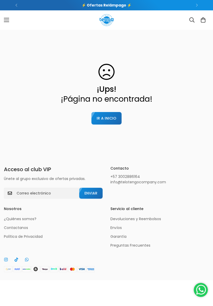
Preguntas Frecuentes (130, 245)
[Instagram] (6, 260)
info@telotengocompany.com (138, 182)
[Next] (197, 5)
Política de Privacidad (23, 236)
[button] (203, 20)
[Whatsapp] (27, 260)
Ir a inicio (106, 118)
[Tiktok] (16, 260)
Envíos (116, 227)
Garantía (118, 236)
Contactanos (16, 227)
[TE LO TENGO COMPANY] (106, 20)
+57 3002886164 (125, 176)
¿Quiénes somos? (20, 218)
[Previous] (16, 5)
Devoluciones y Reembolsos (135, 218)
